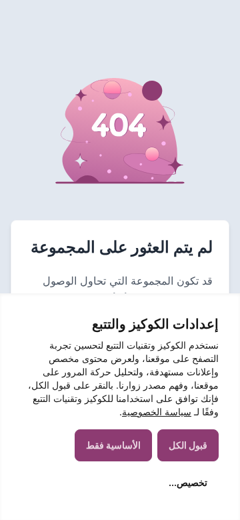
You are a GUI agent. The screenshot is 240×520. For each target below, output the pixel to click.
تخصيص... (188, 482)
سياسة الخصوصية (156, 411)
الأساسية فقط (113, 445)
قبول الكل (188, 445)
